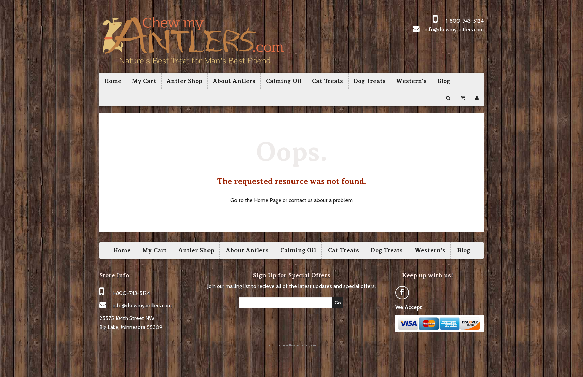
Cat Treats (327, 81)
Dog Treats (370, 81)
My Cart (144, 81)
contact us (301, 200)
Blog (443, 81)
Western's (411, 81)
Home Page (267, 200)
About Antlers (234, 81)
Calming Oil (284, 81)
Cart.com (310, 345)
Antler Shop (184, 81)
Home (112, 81)
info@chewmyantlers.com (454, 29)
